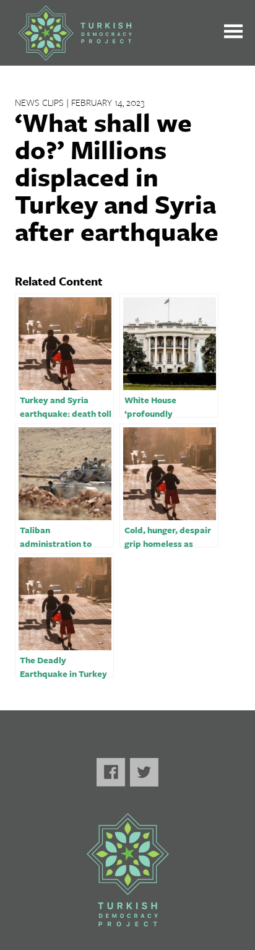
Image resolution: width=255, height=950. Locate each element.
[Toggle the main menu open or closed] (233, 33)
